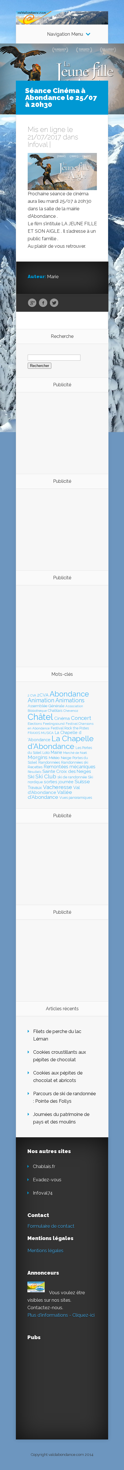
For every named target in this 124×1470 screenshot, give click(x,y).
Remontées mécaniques (69, 766)
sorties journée (59, 781)
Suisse (82, 781)
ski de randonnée (72, 777)
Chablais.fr (44, 1166)
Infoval (38, 144)
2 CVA (32, 695)
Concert (81, 718)
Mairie (56, 752)
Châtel (40, 717)
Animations (69, 700)
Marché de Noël (75, 753)
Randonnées (49, 762)
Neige (66, 757)
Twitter (54, 303)
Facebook (43, 303)
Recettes (35, 767)
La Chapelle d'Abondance (61, 742)
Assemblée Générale (46, 705)
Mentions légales (45, 1250)
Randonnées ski (74, 762)
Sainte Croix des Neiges (66, 771)
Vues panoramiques (75, 798)
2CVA (42, 695)
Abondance (69, 694)
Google (32, 303)
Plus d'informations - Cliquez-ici (61, 1315)
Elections (35, 724)
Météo (54, 757)
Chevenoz (70, 710)
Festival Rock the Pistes (70, 728)
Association (74, 706)
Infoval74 (43, 1193)
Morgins (38, 757)
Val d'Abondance (54, 790)
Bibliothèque (37, 711)
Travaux (35, 787)
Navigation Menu (65, 34)
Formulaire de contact (50, 1226)
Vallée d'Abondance (50, 794)
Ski (31, 777)
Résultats (34, 772)
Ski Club (45, 776)
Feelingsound (54, 724)
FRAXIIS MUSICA (41, 733)
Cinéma (62, 718)
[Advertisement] (59, 432)
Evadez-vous (47, 1180)
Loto (46, 752)
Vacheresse (57, 787)
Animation (41, 700)
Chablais (55, 710)
